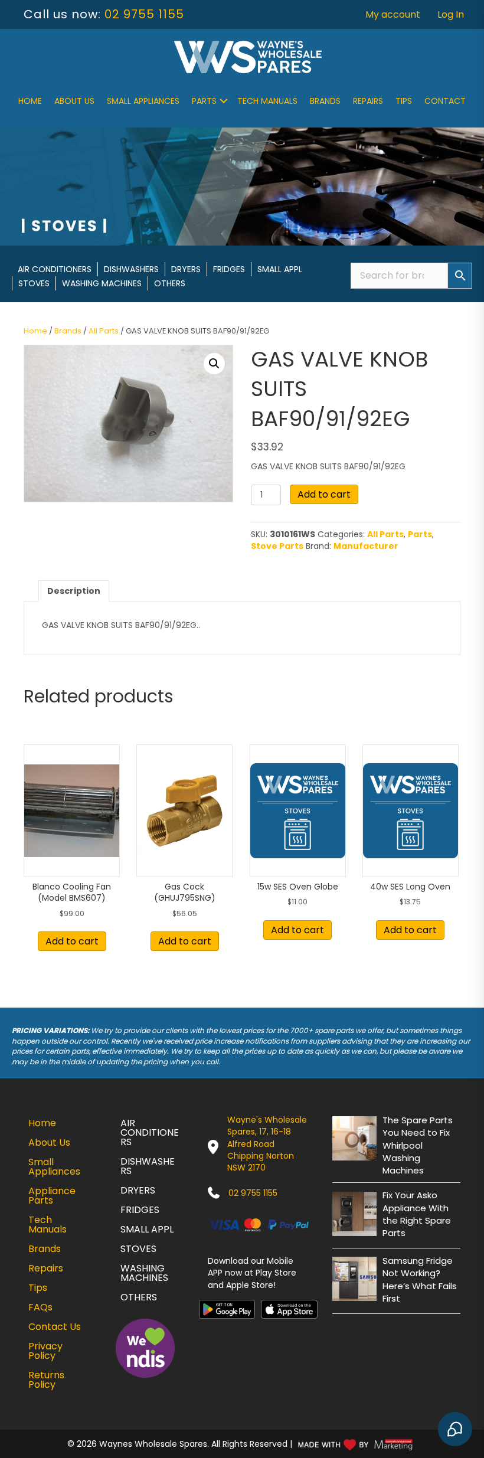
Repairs (368, 101)
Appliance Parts (52, 1195)
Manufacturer (365, 546)
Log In (450, 14)
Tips (403, 101)
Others (169, 283)
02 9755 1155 (144, 14)
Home (30, 101)
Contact (445, 101)
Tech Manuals (267, 101)
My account (392, 14)
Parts (204, 101)
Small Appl (279, 269)
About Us (74, 101)
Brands (325, 101)
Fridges (229, 269)
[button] (224, 101)
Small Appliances (143, 101)
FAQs (40, 1307)
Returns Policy (46, 1379)
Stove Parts (277, 546)
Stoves (34, 283)
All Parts (104, 330)
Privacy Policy (45, 1350)
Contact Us (54, 1326)
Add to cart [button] (72, 941)
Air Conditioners (54, 269)
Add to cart (324, 494)
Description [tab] (73, 591)
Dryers (186, 269)
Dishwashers (131, 269)
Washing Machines (102, 283)
